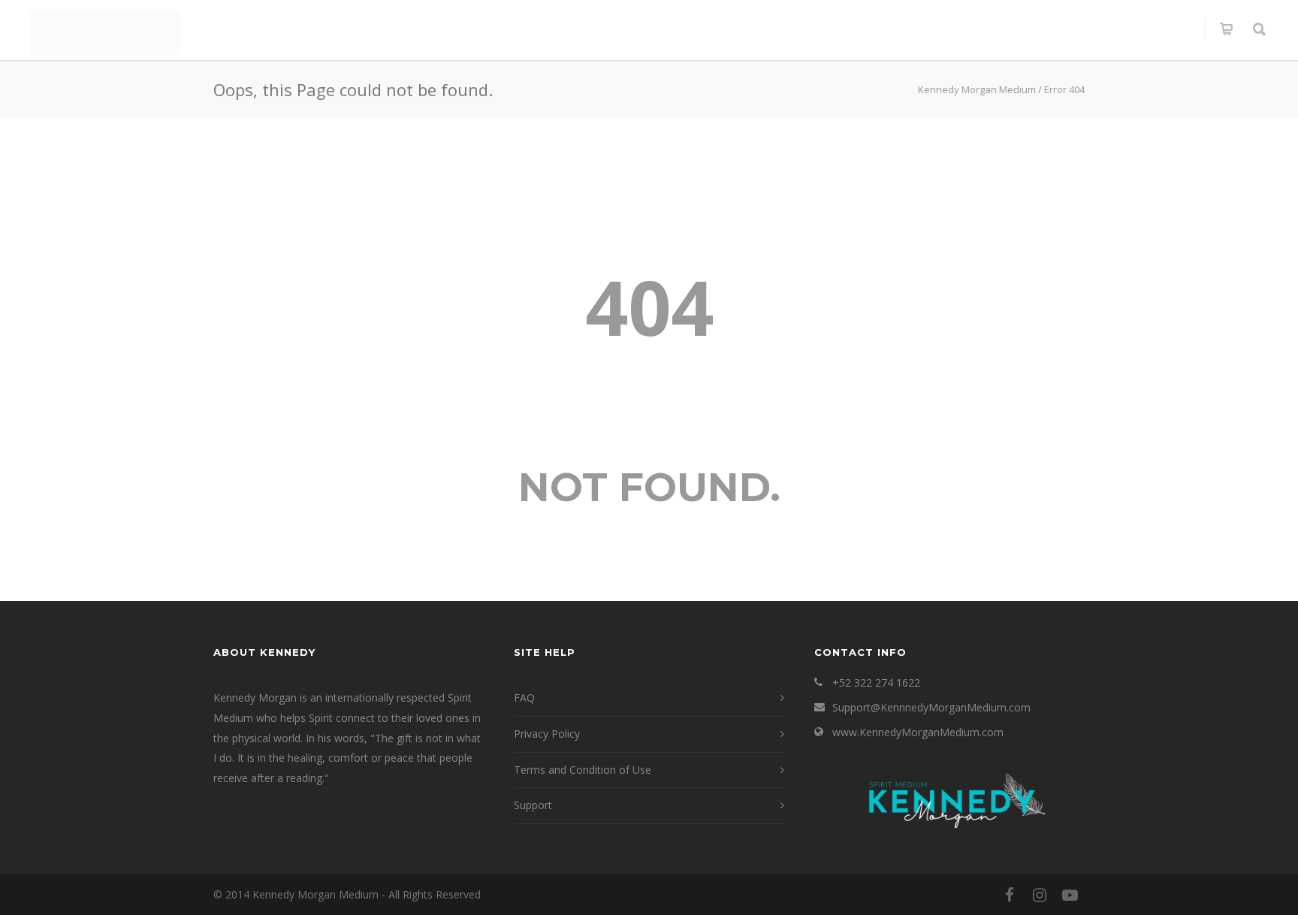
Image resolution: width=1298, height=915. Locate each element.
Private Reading (458, 29)
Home (308, 29)
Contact (1163, 29)
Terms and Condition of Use (582, 769)
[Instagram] (1040, 895)
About (366, 29)
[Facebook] (1010, 895)
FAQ (524, 697)
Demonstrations (696, 29)
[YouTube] (1070, 895)
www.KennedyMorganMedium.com (918, 732)
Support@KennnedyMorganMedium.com (931, 707)
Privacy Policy (547, 733)
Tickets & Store (819, 29)
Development (932, 29)
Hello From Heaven (1054, 29)
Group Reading (576, 29)
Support (533, 805)
